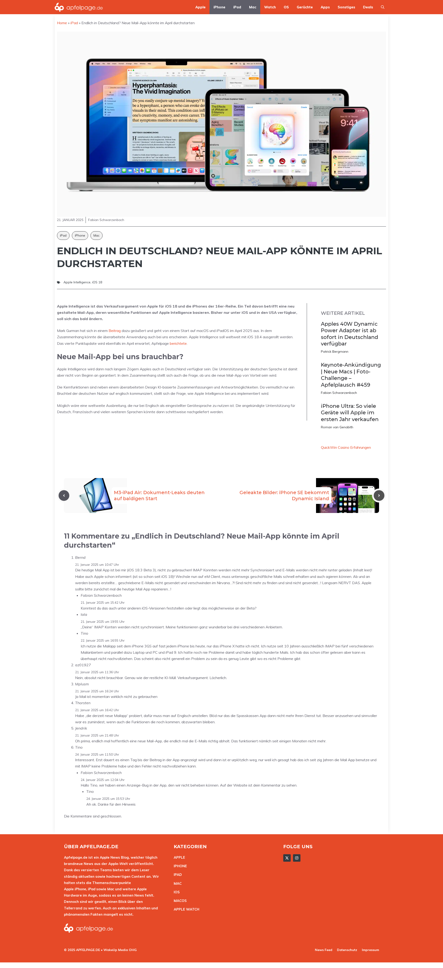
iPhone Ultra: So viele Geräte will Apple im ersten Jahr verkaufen (350, 412)
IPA (176, 874)
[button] (382, 7)
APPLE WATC (185, 909)
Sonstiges (346, 7)
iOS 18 (97, 282)
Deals (368, 7)
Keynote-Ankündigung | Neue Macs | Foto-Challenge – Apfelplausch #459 (351, 375)
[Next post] (379, 495)
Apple (200, 7)
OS (286, 7)
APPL (178, 857)
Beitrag (115, 330)
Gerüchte (305, 7)
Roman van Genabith (337, 427)
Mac (252, 7)
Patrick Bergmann (334, 351)
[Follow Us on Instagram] (296, 858)
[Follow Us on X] (287, 858)
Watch (270, 7)
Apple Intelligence (76, 282)
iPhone (219, 7)
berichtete (178, 343)
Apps (325, 7)
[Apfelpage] (79, 7)
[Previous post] (64, 495)
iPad (237, 7)
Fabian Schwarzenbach (339, 393)
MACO (179, 900)
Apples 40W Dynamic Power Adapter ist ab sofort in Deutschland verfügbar (349, 334)
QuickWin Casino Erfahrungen (346, 447)
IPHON (179, 866)
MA (176, 883)
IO (175, 892)
